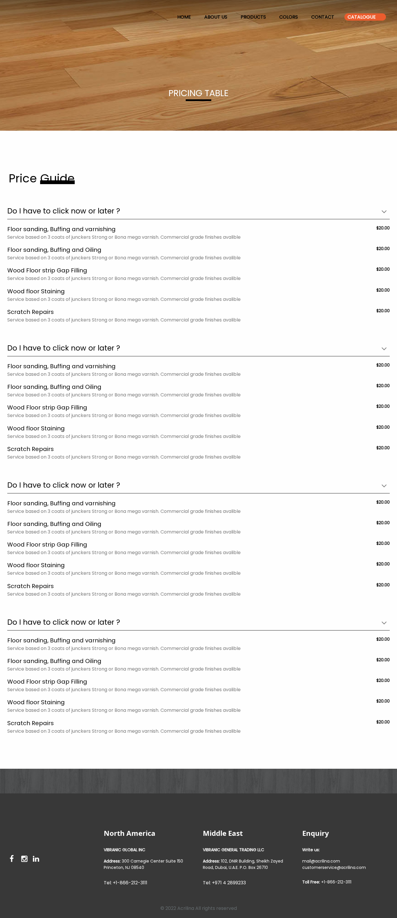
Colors (288, 17)
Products (253, 17)
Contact (322, 17)
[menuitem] (11, 17)
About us (215, 17)
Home (184, 17)
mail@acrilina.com (321, 861)
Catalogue (362, 17)
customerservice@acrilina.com (334, 867)
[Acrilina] (11, 16)
